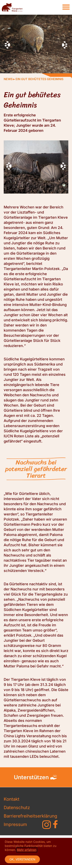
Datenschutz (17, 807)
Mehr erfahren (26, 850)
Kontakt (11, 799)
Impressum (15, 824)
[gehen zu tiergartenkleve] (46, 825)
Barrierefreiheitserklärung (18, 816)
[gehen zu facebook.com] (55, 824)
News (8, 79)
